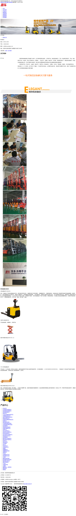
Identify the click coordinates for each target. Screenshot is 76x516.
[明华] (3, 6)
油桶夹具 (5, 452)
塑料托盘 (5, 468)
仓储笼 (4, 465)
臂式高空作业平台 (6, 435)
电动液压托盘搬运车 (7, 410)
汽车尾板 (5, 443)
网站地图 (6, 2)
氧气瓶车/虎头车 (6, 460)
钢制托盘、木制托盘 (7, 467)
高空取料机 (5, 437)
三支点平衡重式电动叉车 (8, 414)
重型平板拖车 (6, 462)
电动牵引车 (5, 445)
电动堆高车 (5, 425)
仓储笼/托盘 (5, 464)
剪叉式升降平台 (6, 430)
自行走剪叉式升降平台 (7, 434)
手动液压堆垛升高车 (7, 423)
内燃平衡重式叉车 (6, 428)
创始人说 (5, 37)
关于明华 (5, 9)
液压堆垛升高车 (6, 422)
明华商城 (10, 2)
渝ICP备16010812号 (28, 483)
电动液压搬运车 (6, 412)
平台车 (4, 453)
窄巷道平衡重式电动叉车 (8, 419)
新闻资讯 (5, 14)
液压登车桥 (5, 442)
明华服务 (5, 17)
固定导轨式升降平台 (7, 439)
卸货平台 (5, 440)
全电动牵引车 (6, 447)
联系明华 (5, 16)
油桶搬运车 (5, 449)
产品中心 (5, 11)
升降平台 (5, 429)
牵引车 (4, 444)
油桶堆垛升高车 (6, 450)
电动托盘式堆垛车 (6, 427)
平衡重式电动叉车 (6, 415)
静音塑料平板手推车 (7, 459)
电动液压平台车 (6, 455)
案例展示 (5, 12)
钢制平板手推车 (6, 458)
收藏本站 (2, 2)
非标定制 (5, 13)
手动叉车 (5, 408)
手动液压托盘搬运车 (7, 409)
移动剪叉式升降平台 (7, 432)
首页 (4, 8)
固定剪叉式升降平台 (7, 438)
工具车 (4, 457)
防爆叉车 (5, 420)
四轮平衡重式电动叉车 (7, 417)
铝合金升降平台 (6, 433)
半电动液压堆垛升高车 (7, 424)
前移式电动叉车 (6, 418)
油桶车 (4, 448)
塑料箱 (4, 469)
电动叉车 (5, 413)
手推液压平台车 (6, 454)
